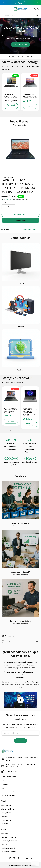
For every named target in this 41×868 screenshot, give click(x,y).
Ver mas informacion (20, 526)
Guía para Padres (20, 44)
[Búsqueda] (37, 15)
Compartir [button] (7, 229)
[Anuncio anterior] (4, 2)
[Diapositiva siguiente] (31, 56)
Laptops (20, 370)
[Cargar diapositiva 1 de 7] (13, 56)
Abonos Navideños (7, 809)
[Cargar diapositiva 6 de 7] (25, 56)
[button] (3, 9)
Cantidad (4, 203)
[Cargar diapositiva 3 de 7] (18, 56)
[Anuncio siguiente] (37, 2)
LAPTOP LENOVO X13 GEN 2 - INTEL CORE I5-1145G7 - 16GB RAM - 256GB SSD (10, 410)
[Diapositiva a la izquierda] (16, 171)
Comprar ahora (20, 220)
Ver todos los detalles (30, 229)
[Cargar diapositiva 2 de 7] (15, 56)
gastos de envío (7, 199)
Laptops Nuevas (6, 813)
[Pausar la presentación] (39, 56)
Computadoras (6, 805)
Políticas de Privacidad (8, 848)
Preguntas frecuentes (8, 837)
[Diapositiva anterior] (9, 56)
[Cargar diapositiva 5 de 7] (23, 56)
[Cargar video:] (20, 700)
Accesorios (5, 823)
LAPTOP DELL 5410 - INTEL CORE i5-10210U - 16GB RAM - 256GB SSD (30, 96)
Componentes (6, 820)
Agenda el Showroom (8, 795)
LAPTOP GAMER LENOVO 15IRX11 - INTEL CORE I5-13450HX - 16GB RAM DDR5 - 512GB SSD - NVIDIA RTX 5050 (30, 412)
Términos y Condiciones (9, 841)
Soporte (4, 844)
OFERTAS (20, 327)
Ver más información (20, 624)
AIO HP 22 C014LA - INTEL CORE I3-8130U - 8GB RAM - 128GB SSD (10, 96)
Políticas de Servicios (8, 852)
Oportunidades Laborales (9, 792)
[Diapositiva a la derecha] (25, 171)
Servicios (4, 785)
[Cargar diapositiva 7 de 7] (28, 56)
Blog (2, 788)
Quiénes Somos (6, 781)
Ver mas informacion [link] (20, 575)
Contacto (4, 833)
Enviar (20, 741)
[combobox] (20, 15)
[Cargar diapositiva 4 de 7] (20, 56)
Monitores (20, 283)
